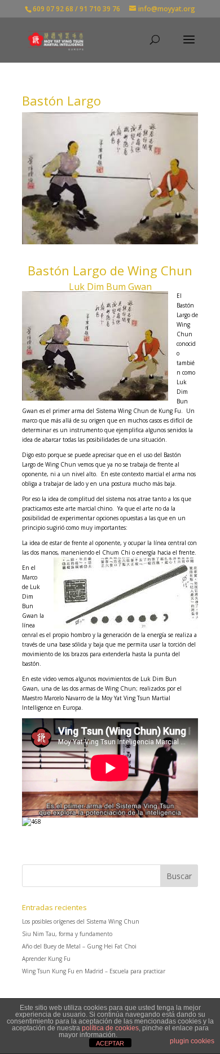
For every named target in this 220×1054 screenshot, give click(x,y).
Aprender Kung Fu (46, 959)
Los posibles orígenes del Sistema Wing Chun (80, 921)
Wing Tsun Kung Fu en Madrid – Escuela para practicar (93, 971)
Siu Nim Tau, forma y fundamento (67, 934)
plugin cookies (192, 1041)
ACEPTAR (110, 1043)
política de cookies (110, 1028)
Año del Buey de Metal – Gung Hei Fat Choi (79, 946)
